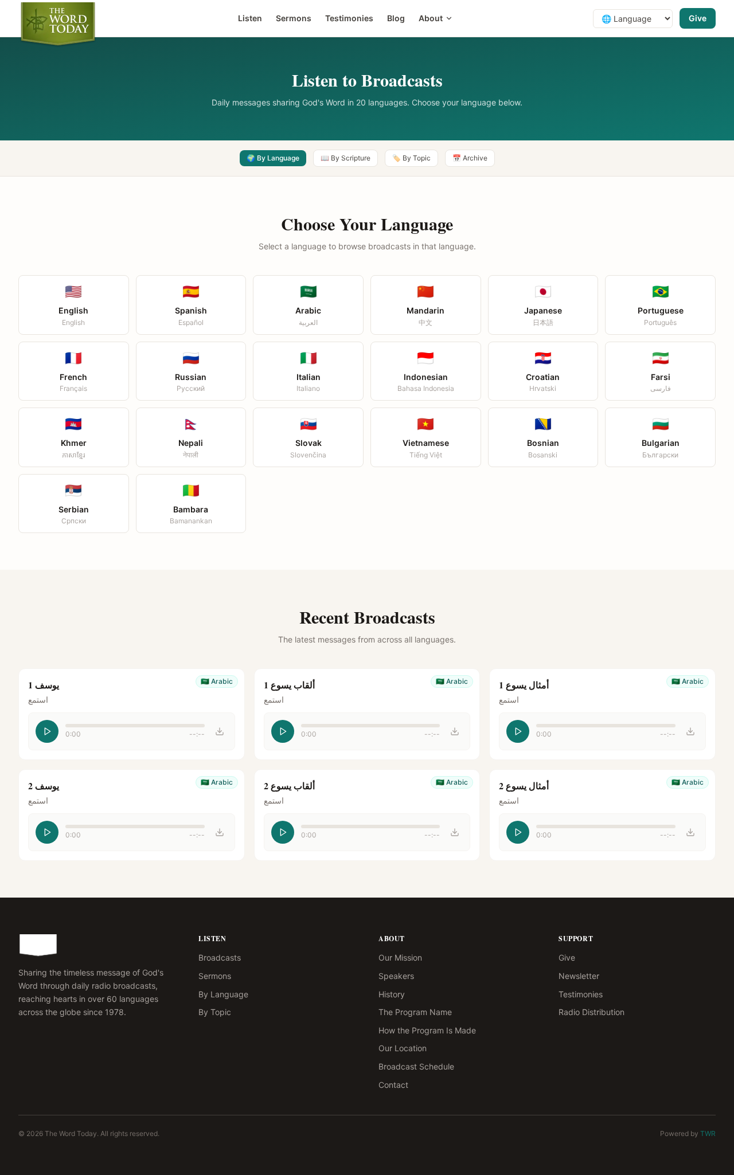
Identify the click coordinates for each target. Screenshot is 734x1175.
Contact (393, 1085)
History (391, 994)
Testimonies (349, 18)
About (431, 18)
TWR (708, 1133)
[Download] (220, 731)
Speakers (396, 976)
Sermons (293, 18)
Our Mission (400, 957)
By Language (223, 994)
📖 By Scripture (345, 158)
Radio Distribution (591, 1012)
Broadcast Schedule (416, 1066)
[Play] (47, 731)
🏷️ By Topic (411, 158)
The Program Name (415, 1012)
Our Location (402, 1048)
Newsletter (579, 976)
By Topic (214, 1012)
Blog (396, 18)
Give (697, 18)
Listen (250, 18)
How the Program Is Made (427, 1030)
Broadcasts (219, 957)
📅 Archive (469, 158)
